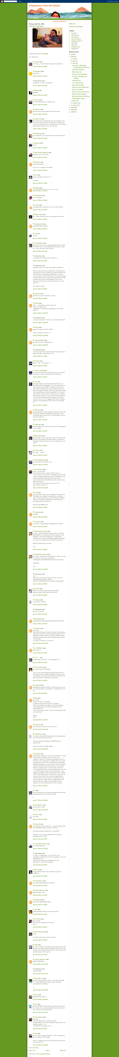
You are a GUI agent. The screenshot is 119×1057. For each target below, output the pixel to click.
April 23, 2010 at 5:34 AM (40, 114)
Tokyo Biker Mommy (41, 843)
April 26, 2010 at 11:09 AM (40, 720)
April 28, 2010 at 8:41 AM (40, 914)
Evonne (37, 100)
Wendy (37, 90)
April (74, 63)
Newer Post (32, 1050)
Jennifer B (38, 685)
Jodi (36, 909)
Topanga (37, 600)
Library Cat (38, 119)
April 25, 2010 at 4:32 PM (40, 680)
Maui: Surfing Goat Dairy (79, 94)
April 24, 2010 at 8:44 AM (40, 526)
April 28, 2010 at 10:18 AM (40, 990)
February (75, 103)
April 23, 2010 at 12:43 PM (40, 345)
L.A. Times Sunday (77, 83)
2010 (72, 56)
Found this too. (76, 80)
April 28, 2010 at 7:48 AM (40, 904)
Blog (36, 698)
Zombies (74, 48)
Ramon (37, 814)
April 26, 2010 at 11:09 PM (40, 749)
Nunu (73, 45)
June (74, 59)
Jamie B (37, 62)
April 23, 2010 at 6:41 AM (40, 157)
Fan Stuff (74, 37)
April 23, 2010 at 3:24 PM (40, 377)
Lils (36, 233)
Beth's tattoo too (77, 72)
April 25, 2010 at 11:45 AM (40, 643)
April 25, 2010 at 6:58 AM (40, 604)
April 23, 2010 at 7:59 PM (40, 431)
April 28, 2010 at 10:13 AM (40, 973)
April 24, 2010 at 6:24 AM (40, 517)
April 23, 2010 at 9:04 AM (40, 289)
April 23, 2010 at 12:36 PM (40, 313)
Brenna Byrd (38, 435)
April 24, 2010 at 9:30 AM (40, 549)
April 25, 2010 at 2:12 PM (40, 653)
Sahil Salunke (39, 469)
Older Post (63, 1050)
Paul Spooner (39, 805)
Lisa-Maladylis (39, 243)
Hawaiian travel (75, 41)
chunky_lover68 (39, 370)
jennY (36, 994)
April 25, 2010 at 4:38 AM (40, 595)
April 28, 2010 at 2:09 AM (40, 865)
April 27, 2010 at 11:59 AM (40, 800)
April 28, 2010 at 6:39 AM (40, 885)
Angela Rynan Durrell (41, 531)
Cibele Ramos (39, 881)
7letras (36, 303)
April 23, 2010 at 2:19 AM (40, 76)
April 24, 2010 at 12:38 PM (40, 569)
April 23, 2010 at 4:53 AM (40, 104)
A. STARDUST (39, 648)
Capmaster (38, 424)
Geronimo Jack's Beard (76, 26)
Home (47, 1050)
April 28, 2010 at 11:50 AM (40, 1012)
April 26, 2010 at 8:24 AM (40, 693)
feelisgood (38, 71)
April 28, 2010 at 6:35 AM (40, 876)
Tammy (37, 205)
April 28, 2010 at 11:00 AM (40, 999)
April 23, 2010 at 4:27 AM (40, 95)
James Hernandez (40, 932)
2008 (72, 109)
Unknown (37, 109)
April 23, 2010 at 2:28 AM (40, 85)
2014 (72, 54)
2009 (72, 107)
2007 (72, 112)
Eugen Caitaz (38, 214)
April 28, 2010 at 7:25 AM (40, 895)
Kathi (36, 944)
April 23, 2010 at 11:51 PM (40, 464)
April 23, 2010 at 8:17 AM (40, 251)
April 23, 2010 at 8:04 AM (40, 229)
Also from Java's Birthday (79, 74)
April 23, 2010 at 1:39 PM (40, 356)
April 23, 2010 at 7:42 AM (40, 209)
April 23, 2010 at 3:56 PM (40, 405)
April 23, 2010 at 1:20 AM (40, 66)
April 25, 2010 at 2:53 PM (40, 662)
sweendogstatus (39, 340)
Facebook (74, 35)
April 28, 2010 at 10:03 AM (40, 964)
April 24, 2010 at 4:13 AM (40, 507)
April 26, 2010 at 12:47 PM (40, 729)
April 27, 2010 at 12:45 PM (40, 810)
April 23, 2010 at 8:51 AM (40, 261)
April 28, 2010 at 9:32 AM (40, 954)
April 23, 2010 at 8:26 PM (40, 445)
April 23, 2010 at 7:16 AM (40, 190)
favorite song (75, 39)
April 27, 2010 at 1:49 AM (40, 785)
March (75, 100)
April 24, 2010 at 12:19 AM (40, 487)
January (75, 105)
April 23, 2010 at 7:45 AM (40, 219)
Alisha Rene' (38, 195)
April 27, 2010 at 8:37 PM (40, 839)
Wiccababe (38, 619)
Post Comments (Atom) (43, 1054)
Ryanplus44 (38, 900)
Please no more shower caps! (80, 92)
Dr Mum (37, 450)
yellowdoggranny (40, 460)
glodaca (37, 188)
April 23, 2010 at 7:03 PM (40, 419)
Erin (36, 175)
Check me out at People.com (80, 87)
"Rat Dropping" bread (78, 98)
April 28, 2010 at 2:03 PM (40, 1028)
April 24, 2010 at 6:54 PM (40, 584)
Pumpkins (74, 47)
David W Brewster (40, 890)
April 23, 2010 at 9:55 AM (40, 298)
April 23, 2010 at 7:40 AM (40, 200)
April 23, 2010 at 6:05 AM (40, 138)
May (74, 61)
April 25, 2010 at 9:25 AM (40, 623)
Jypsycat (37, 143)
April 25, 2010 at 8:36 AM (40, 614)
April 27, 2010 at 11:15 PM (40, 848)
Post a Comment (33, 1047)
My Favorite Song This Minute (80, 96)
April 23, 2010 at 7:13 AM (40, 183)
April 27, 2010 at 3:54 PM (40, 819)
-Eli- (36, 381)
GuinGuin (37, 521)
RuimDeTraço (38, 734)
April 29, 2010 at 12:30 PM (40, 1045)
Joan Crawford (39, 667)
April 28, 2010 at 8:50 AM (40, 927)
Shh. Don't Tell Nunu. (36, 26)
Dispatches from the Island (44, 5)
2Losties (37, 361)
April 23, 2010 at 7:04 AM (40, 170)
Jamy (36, 492)
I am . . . (37, 657)
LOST (73, 43)
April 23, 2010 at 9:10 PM (40, 455)
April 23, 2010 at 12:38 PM (40, 335)
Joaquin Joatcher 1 (40, 959)
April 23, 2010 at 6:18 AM (40, 148)
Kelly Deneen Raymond (41, 152)
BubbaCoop (38, 133)
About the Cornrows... (78, 85)
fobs (36, 1004)
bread (73, 33)
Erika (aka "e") (39, 978)
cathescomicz (39, 224)
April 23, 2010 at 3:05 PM (40, 366)
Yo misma (38, 919)
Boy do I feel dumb (77, 89)
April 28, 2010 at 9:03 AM (40, 940)
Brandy (37, 869)
